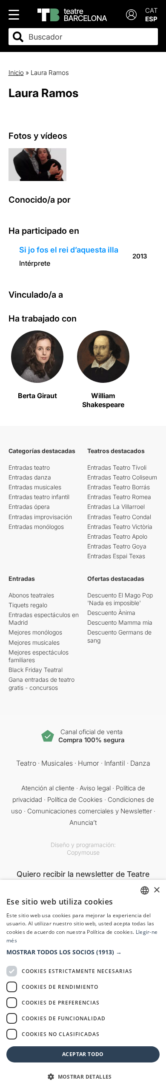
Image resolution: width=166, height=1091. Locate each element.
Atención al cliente (47, 788)
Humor (88, 763)
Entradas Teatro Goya (116, 546)
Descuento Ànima (111, 612)
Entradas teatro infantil (39, 496)
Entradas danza (30, 477)
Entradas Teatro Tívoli (116, 467)
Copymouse (83, 852)
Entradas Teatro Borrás (118, 487)
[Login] (131, 14)
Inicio (16, 73)
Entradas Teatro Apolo (117, 536)
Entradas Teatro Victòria (119, 526)
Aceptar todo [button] (83, 1054)
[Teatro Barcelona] (72, 15)
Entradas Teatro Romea (119, 496)
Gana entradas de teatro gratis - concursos (41, 683)
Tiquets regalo (28, 605)
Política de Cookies (75, 799)
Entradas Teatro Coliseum (122, 477)
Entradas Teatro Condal (119, 516)
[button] (83, 952)
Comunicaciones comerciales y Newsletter (89, 811)
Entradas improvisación (40, 516)
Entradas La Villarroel (116, 506)
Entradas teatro (29, 467)
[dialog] (83, 985)
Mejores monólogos (35, 632)
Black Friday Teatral (36, 669)
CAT (151, 10)
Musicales (57, 763)
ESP (151, 19)
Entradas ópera (29, 506)
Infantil (114, 763)
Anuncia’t (83, 822)
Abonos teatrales (31, 595)
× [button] (156, 890)
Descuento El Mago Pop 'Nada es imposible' (120, 598)
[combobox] (91, 37)
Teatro (26, 763)
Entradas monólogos (36, 526)
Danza (140, 763)
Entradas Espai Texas (116, 556)
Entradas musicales (35, 487)
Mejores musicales (34, 642)
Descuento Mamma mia (119, 622)
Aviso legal (95, 788)
